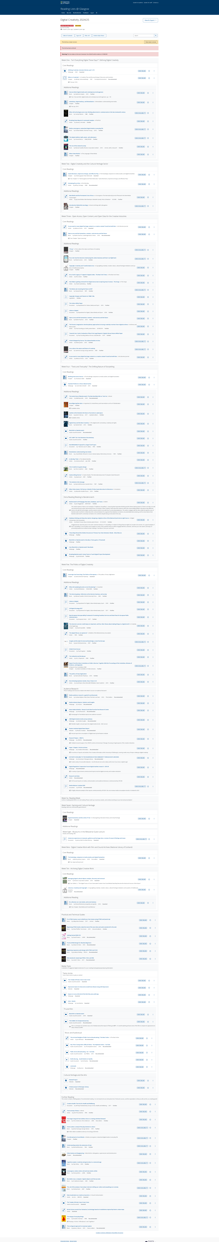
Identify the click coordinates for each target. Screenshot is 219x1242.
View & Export (150, 20)
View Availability (140, 113)
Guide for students (138, 2)
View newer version (150, 42)
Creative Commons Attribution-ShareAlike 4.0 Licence (109, 1233)
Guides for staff (148, 2)
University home (64, 1241)
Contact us (155, 2)
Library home (73, 1241)
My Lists (69, 13)
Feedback (85, 13)
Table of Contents (67, 35)
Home (63, 13)
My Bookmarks (77, 13)
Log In (92, 13)
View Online (141, 71)
